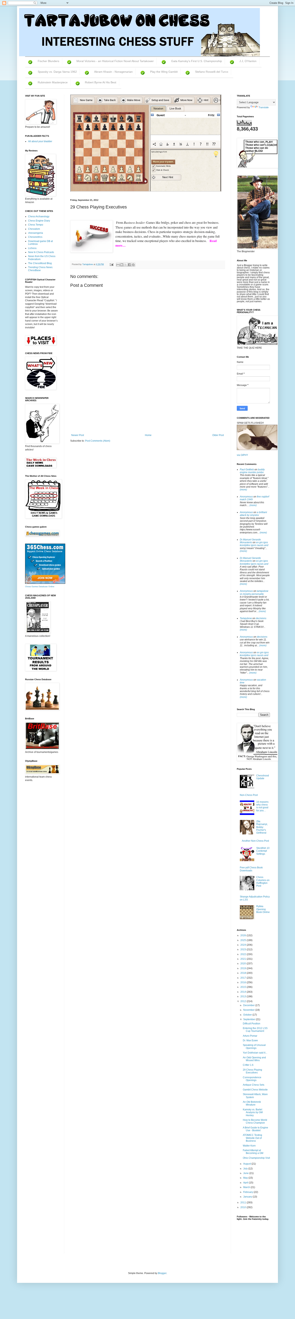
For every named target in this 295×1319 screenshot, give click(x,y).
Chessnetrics (35, 237)
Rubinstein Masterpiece (53, 82)
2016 (243, 982)
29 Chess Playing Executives (252, 1071)
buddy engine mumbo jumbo (252, 471)
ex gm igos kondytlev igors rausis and (254, 544)
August (247, 1163)
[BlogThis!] (122, 265)
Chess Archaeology (38, 216)
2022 (243, 954)
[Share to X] (126, 265)
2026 (243, 935)
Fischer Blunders (48, 61)
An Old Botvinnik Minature (252, 1103)
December (249, 1005)
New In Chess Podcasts (41, 252)
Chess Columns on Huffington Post (263, 881)
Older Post (218, 435)
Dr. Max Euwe (250, 1040)
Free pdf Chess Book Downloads (251, 869)
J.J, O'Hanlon (247, 61)
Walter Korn (249, 1145)
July (245, 1168)
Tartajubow (246, 618)
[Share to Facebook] (129, 265)
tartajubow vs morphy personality (254, 592)
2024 (243, 944)
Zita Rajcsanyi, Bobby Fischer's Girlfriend (262, 827)
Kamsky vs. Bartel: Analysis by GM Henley (253, 1112)
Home (148, 435)
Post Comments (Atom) (97, 440)
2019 (243, 968)
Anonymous (246, 496)
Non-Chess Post (249, 795)
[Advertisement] (147, 404)
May (245, 1177)
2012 (243, 1001)
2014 (243, 991)
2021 (243, 959)
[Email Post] (111, 264)
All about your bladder (40, 141)
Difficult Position (251, 1023)
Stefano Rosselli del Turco (211, 71)
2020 (243, 963)
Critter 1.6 (248, 1065)
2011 (243, 1202)
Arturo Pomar (250, 1035)
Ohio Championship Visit (256, 1158)
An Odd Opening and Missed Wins (254, 1059)
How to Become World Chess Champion (255, 1121)
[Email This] (118, 265)
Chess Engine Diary (39, 220)
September (249, 1019)
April (246, 1182)
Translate (263, 107)
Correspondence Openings (252, 1079)
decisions (261, 618)
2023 (243, 949)
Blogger (162, 1273)
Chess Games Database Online (39, 586)
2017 (243, 977)
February (248, 1192)
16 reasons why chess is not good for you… (262, 806)
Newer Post (77, 435)
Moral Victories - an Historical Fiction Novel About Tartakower (115, 61)
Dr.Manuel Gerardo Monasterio (250, 541)
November (249, 1010)
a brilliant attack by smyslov (253, 514)
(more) (243, 489)
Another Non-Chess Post (255, 840)
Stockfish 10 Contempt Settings (263, 851)
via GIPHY (242, 455)
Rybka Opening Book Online (263, 909)
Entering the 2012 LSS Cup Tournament (255, 1029)
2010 (243, 1207)
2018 (243, 973)
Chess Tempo (35, 224)
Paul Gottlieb (247, 469)
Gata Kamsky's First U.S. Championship (196, 61)
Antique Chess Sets (253, 1084)
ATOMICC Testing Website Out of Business (252, 1138)
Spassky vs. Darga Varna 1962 (57, 71)
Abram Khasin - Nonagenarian (113, 71)
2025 (243, 940)
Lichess (32, 248)
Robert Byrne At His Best (100, 82)
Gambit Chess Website (255, 1089)
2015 (243, 987)
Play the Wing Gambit (164, 71)
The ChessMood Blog (40, 263)
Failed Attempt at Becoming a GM (253, 1152)
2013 (243, 996)
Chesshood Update (262, 777)
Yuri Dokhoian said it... (255, 1052)
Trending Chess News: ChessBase (40, 269)
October (247, 1014)
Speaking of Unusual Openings (254, 1046)
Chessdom (34, 229)
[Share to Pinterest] (133, 265)
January (248, 1196)
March (247, 1187)
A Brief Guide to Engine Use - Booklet (255, 1129)
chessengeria (35, 233)
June (246, 1173)
